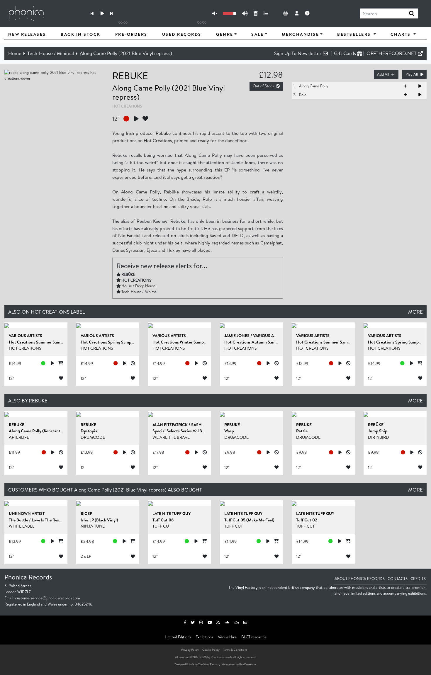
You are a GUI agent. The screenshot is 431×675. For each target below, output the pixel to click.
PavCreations (247, 664)
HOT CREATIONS (127, 106)
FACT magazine (254, 637)
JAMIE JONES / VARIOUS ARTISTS (255, 336)
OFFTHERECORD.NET (392, 53)
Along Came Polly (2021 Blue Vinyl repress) (126, 53)
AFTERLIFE (19, 437)
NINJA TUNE (93, 526)
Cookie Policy (211, 649)
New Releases (27, 34)
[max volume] (244, 13)
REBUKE (16, 425)
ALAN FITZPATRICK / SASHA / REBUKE (187, 425)
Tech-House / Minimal (50, 53)
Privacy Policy (190, 649)
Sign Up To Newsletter (298, 53)
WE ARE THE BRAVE (171, 437)
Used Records (181, 34)
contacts (398, 578)
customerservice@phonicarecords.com (47, 598)
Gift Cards (345, 53)
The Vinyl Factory (209, 664)
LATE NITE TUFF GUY (171, 513)
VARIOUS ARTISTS (25, 336)
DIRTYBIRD (378, 437)
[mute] (214, 13)
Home (14, 53)
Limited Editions (178, 637)
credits (418, 578)
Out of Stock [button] (263, 86)
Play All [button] (411, 74)
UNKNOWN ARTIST (27, 513)
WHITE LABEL (21, 526)
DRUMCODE (93, 437)
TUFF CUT (161, 526)
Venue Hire (227, 637)
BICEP (86, 513)
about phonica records (360, 578)
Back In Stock (81, 34)
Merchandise (300, 34)
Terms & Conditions (235, 649)
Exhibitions (204, 637)
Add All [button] (383, 74)
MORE (415, 311)
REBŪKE (130, 75)
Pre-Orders (131, 34)
